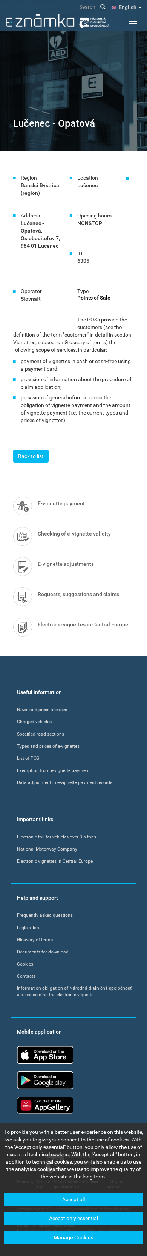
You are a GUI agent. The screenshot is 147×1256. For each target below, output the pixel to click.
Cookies (25, 964)
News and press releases (42, 709)
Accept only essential (73, 1218)
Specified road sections (40, 734)
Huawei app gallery (45, 1105)
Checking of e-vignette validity (74, 534)
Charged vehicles (34, 721)
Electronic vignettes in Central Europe (83, 624)
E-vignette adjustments (66, 564)
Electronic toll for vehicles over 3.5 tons (56, 837)
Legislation (28, 927)
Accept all (73, 1199)
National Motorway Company (47, 849)
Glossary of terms (35, 939)
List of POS (28, 758)
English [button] (128, 7)
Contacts (26, 976)
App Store (45, 1055)
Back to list (31, 456)
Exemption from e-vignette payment (53, 770)
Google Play (45, 1080)
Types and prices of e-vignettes (48, 746)
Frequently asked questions (45, 915)
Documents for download (43, 952)
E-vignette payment (61, 503)
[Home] (57, 21)
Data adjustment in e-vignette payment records (64, 782)
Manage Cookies (73, 1237)
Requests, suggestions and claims (78, 594)
